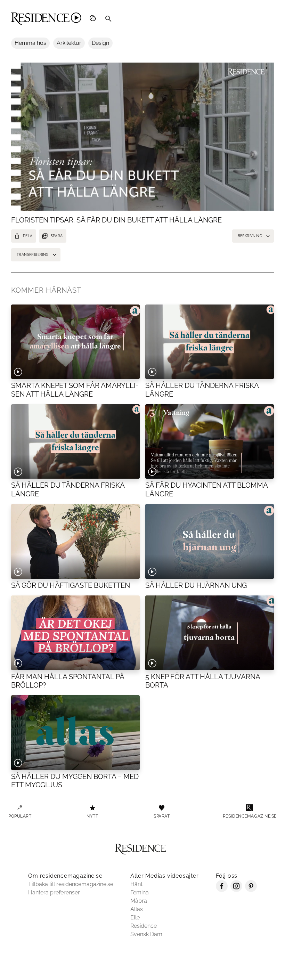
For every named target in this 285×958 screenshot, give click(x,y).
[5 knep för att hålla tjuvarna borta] (209, 632)
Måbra (138, 901)
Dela (28, 236)
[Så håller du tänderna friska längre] (75, 441)
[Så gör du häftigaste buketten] (75, 541)
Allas (136, 909)
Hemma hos (30, 43)
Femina (139, 892)
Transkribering (33, 255)
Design (100, 43)
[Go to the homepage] (46, 18)
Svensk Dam (146, 934)
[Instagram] (236, 890)
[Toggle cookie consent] (94, 18)
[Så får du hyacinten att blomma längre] (209, 441)
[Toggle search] (108, 19)
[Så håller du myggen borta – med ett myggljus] (75, 732)
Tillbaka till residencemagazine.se (70, 884)
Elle (135, 917)
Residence (143, 926)
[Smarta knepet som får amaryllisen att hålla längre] (75, 342)
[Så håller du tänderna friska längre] (209, 342)
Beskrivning (250, 236)
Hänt (136, 884)
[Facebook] (222, 890)
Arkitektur (69, 43)
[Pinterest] (251, 890)
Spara (57, 236)
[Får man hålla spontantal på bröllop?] (75, 632)
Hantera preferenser (54, 892)
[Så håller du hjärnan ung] (209, 541)
